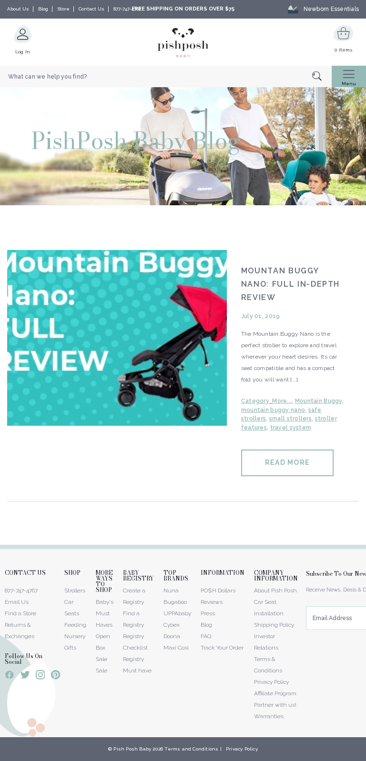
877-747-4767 (127, 8)
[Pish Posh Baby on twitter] (25, 676)
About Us (18, 8)
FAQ (206, 636)
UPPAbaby (177, 613)
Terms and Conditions (191, 748)
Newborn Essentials (331, 9)
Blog (43, 8)
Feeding (75, 624)
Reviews (212, 602)
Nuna (171, 590)
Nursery (74, 636)
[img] (117, 338)
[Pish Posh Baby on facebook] (9, 676)
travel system (291, 427)
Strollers (74, 590)
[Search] (322, 76)
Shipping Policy (274, 624)
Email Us (17, 602)
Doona (171, 636)
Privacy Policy (271, 682)
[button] (365, 755)
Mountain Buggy (318, 401)
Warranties (269, 716)
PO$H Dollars (218, 590)
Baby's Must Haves (104, 613)
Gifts (70, 647)
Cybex (171, 624)
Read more (287, 462)
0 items (343, 49)
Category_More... (266, 401)
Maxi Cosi (176, 647)
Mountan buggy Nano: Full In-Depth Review (290, 284)
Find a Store (20, 613)
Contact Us (91, 8)
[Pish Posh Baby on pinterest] (55, 676)
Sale (101, 670)
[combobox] (166, 77)
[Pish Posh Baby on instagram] (40, 676)
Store (63, 8)
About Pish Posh (275, 590)
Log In (22, 51)
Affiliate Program (275, 693)
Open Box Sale (103, 647)
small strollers (290, 418)
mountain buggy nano (273, 410)
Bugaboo (175, 602)
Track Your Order (222, 647)
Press (208, 613)
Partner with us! (275, 704)
